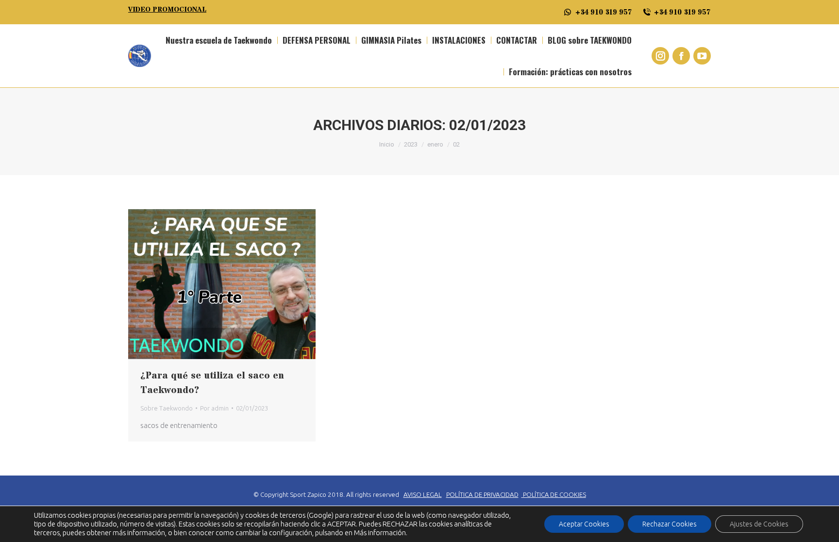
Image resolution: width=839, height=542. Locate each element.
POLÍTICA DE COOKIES (554, 494)
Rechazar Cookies (669, 524)
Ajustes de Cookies (759, 524)
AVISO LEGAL (422, 494)
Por (214, 408)
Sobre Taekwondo (166, 408)
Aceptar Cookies (584, 524)
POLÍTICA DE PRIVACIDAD (482, 494)
